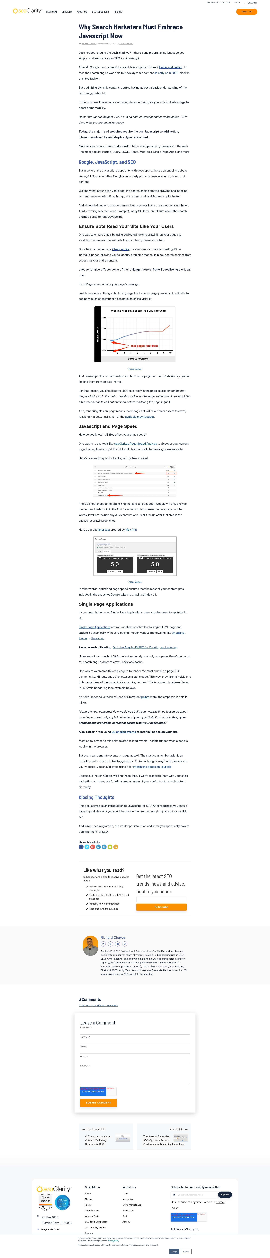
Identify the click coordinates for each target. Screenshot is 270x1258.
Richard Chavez (89, 43)
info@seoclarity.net (50, 1229)
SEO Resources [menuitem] (100, 12)
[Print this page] (115, 847)
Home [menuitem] (88, 1193)
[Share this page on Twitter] (87, 847)
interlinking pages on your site (152, 766)
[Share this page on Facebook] (81, 847)
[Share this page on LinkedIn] (98, 847)
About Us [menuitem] (82, 12)
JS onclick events (124, 732)
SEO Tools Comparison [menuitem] (96, 1221)
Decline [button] (186, 1251)
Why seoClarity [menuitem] (92, 1216)
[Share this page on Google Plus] (92, 847)
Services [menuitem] (67, 12)
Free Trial (247, 11)
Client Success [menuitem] (92, 1210)
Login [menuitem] (237, 3)
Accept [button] (174, 1251)
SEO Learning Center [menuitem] (95, 1227)
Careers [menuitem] (89, 1233)
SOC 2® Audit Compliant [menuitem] (218, 3)
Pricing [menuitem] (118, 12)
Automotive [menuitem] (128, 1199)
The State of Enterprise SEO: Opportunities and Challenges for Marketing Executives (163, 1140)
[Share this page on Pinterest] (104, 847)
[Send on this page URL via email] (110, 847)
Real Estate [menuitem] (127, 1210)
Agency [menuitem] (126, 1221)
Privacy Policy (113, 1240)
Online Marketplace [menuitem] (131, 1205)
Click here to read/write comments (98, 1005)
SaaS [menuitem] (125, 1216)
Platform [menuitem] (51, 12)
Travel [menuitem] (125, 1193)
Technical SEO (126, 43)
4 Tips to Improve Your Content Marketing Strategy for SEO (98, 1140)
